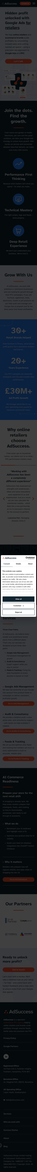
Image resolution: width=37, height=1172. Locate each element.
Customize (17, 606)
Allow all (18, 599)
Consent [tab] (7, 564)
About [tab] (30, 564)
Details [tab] (18, 564)
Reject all (18, 612)
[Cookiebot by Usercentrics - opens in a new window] (26, 558)
